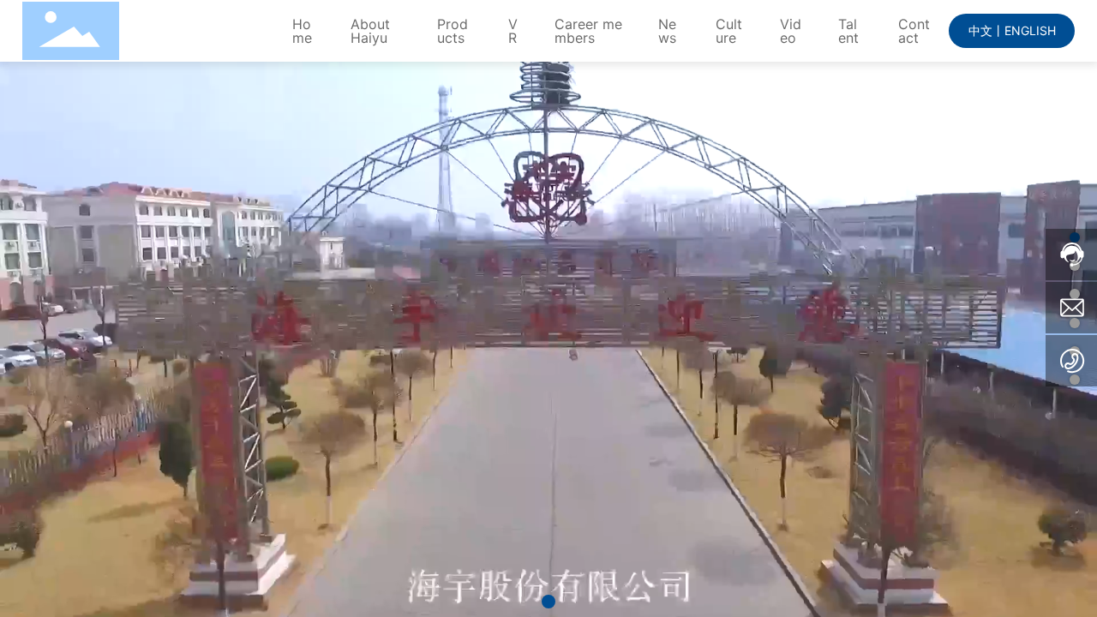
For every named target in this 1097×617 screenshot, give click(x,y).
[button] (548, 601)
